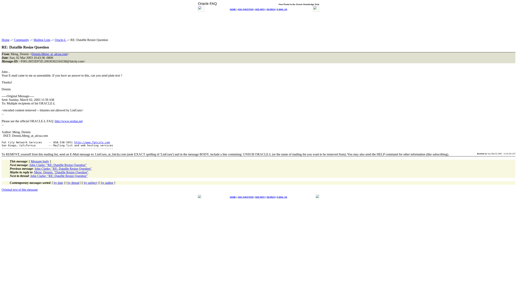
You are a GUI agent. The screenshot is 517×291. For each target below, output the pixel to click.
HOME (233, 9)
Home (5, 40)
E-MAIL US (282, 9)
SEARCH (271, 9)
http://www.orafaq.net (69, 121)
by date (58, 183)
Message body (40, 161)
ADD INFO (260, 9)
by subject (90, 183)
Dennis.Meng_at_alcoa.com (49, 54)
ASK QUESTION (245, 9)
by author (107, 183)
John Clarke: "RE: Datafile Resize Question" (58, 165)
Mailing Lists (42, 40)
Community (21, 40)
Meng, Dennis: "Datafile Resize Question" (61, 172)
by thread (73, 183)
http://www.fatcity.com (92, 142)
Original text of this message (20, 189)
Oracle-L (60, 40)
